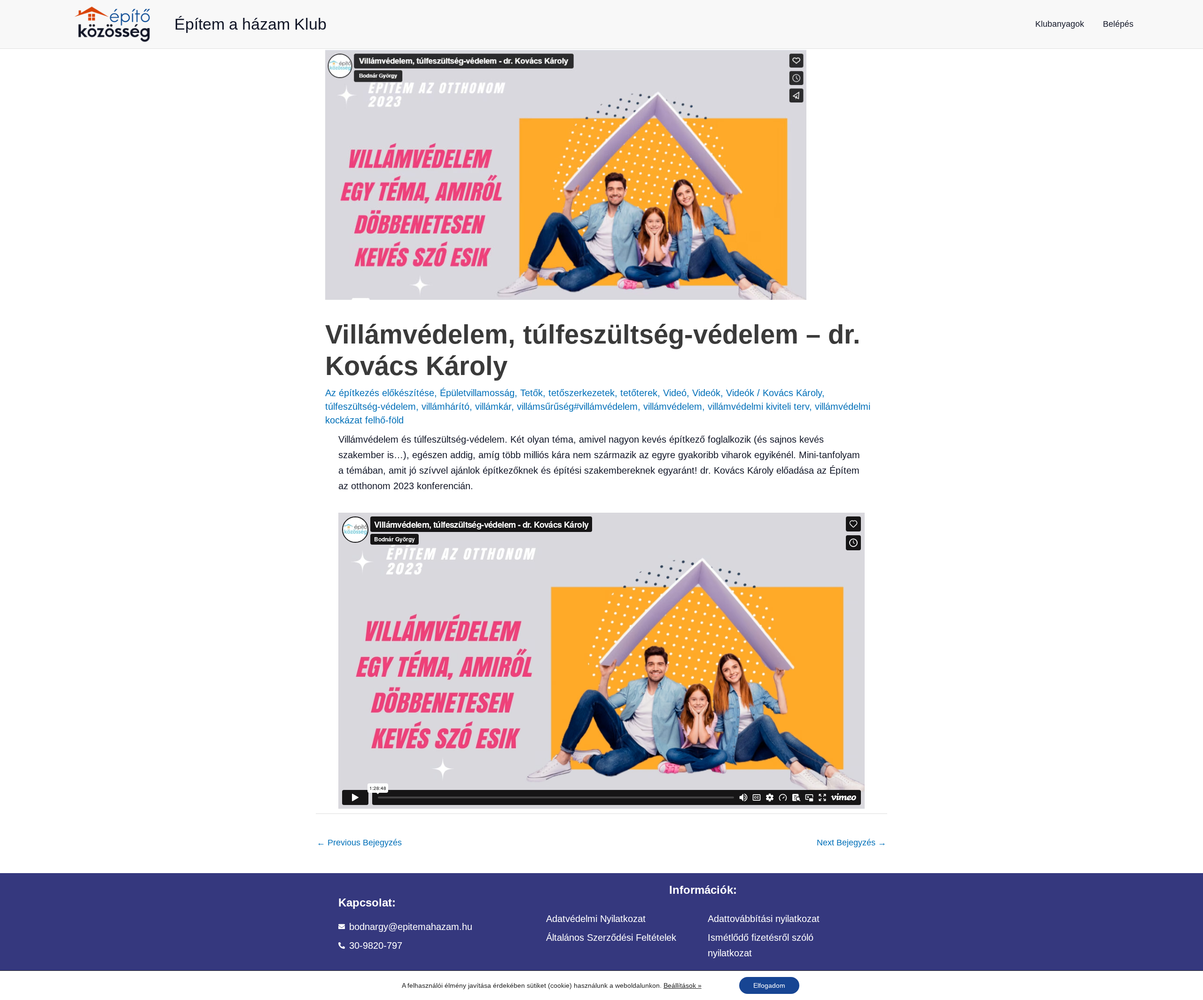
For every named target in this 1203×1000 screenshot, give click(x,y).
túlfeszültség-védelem (370, 406)
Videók (706, 393)
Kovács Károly (792, 393)
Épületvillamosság (477, 393)
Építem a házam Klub (250, 24)
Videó (675, 393)
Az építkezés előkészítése (379, 393)
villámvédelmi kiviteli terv (758, 406)
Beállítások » (683, 985)
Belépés (1118, 24)
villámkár (493, 406)
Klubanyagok (1059, 24)
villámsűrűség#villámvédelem (577, 406)
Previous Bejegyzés (359, 842)
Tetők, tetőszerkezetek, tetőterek (588, 393)
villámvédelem (672, 406)
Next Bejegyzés (851, 842)
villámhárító (445, 406)
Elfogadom (769, 985)
